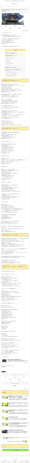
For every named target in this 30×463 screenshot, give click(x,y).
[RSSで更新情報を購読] (15, 386)
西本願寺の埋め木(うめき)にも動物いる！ (11, 67)
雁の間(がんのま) (8, 61)
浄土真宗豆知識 (4, 371)
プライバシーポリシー (25, 460)
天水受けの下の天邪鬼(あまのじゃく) (11, 75)
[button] (19, 28)
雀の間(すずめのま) (9, 59)
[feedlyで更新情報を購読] (14, 386)
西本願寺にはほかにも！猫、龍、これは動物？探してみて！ (14, 69)
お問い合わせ (5, 460)
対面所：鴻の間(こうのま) (9, 57)
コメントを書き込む (15, 449)
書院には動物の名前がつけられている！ (11, 55)
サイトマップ (15, 460)
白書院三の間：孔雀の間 (9, 63)
